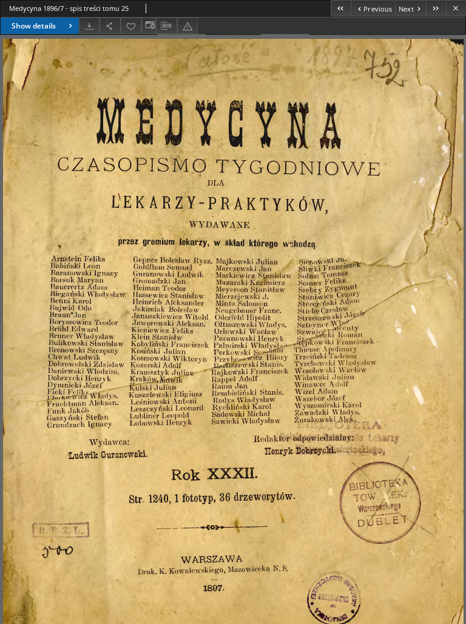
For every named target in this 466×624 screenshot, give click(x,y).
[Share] (110, 26)
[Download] (89, 26)
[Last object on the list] (436, 8)
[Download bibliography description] (166, 26)
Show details (34, 26)
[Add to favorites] (131, 26)
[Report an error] (187, 26)
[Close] (456, 8)
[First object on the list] (341, 8)
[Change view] (148, 26)
